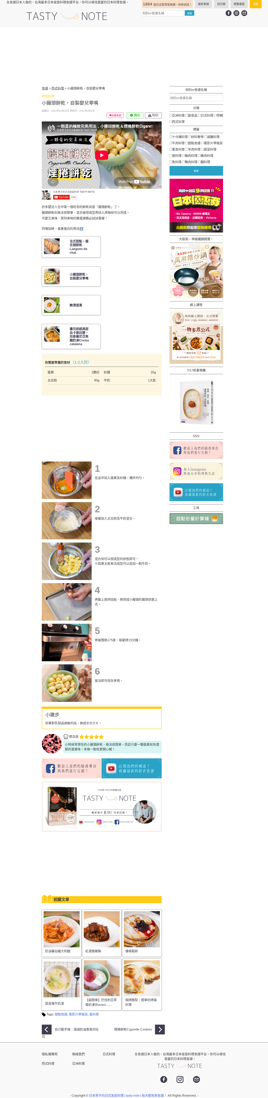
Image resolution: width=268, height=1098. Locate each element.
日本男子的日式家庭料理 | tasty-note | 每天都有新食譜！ (128, 1095)
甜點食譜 (61, 1014)
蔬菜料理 (210, 149)
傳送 (136, 115)
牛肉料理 (178, 143)
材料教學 (197, 137)
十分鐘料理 (180, 137)
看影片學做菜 (78, 1014)
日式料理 (207, 115)
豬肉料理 (191, 155)
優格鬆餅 (131, 951)
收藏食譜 (116, 115)
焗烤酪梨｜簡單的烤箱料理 (141, 1002)
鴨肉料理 (191, 162)
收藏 (255, 3)
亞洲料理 (178, 115)
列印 (154, 115)
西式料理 (178, 121)
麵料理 (205, 162)
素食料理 (178, 149)
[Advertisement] (134, 56)
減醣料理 (213, 137)
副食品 (192, 115)
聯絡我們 (78, 1054)
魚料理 (176, 162)
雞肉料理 (207, 155)
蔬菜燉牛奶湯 (54, 1003)
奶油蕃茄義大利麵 (57, 951)
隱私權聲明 (49, 1054)
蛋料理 (94, 1014)
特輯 (220, 115)
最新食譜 (203, 3)
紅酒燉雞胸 (93, 951)
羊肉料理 (194, 149)
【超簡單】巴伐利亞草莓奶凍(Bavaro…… (101, 1002)
